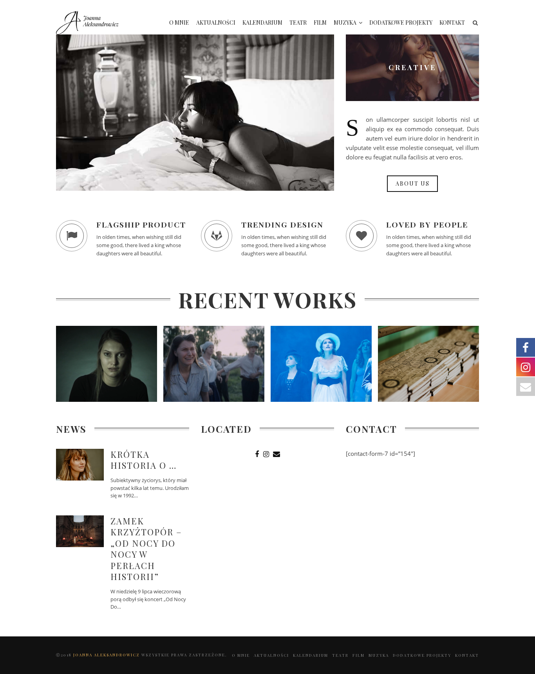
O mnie (179, 22)
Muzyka (345, 22)
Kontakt (452, 22)
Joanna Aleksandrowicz (107, 655)
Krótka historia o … (143, 460)
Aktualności (215, 22)
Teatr (298, 22)
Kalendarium (262, 22)
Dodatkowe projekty (400, 22)
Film (320, 22)
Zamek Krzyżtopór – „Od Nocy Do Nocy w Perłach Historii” (146, 549)
